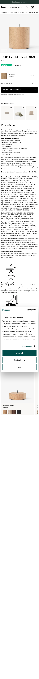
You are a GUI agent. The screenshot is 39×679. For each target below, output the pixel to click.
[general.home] (4, 7)
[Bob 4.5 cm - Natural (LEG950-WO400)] (14, 412)
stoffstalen (24, 2)
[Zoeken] (27, 7)
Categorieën (14, 12)
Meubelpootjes (33, 12)
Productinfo (8, 125)
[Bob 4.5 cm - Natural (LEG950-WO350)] (10, 412)
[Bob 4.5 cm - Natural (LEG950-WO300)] (5, 412)
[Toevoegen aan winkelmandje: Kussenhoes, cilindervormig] (11, 107)
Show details (27, 346)
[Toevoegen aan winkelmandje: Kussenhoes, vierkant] (35, 107)
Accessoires (23, 12)
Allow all (19, 353)
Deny (19, 367)
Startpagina (5, 12)
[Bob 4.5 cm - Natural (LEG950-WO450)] (19, 412)
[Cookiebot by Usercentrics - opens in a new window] (28, 310)
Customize (18, 360)
